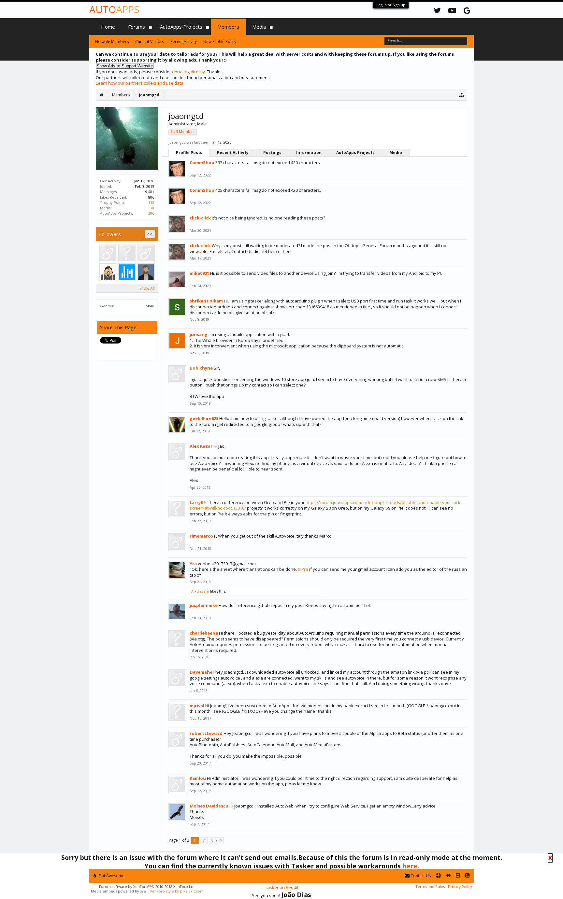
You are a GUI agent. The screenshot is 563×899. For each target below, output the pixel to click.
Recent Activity (233, 152)
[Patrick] (108, 253)
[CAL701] (127, 253)
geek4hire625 (204, 418)
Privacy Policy (460, 886)
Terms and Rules (430, 886)
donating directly (188, 72)
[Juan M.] (127, 272)
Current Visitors (149, 41)
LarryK (196, 502)
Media (395, 152)
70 (152, 207)
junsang (199, 334)
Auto (114, 9)
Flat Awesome (111, 875)
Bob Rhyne (201, 368)
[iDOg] (146, 253)
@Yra (303, 569)
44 (150, 234)
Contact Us (420, 875)
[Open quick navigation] (462, 95)
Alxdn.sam (200, 591)
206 (151, 213)
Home (108, 26)
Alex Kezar (201, 446)
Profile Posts (189, 152)
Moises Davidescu (209, 806)
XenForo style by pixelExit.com (177, 891)
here (409, 866)
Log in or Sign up (390, 4)
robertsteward (206, 733)
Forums (136, 26)
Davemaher (202, 672)
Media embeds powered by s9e (118, 891)
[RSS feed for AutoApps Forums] (467, 875)
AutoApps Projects (355, 152)
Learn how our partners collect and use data (139, 83)
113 (151, 202)
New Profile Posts (219, 41)
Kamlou (198, 778)
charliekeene (204, 633)
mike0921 (199, 273)
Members (228, 26)
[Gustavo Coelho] (108, 272)
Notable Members (112, 41)
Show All (147, 288)
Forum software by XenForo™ (147, 886)
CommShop (202, 162)
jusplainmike (204, 605)
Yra (193, 564)
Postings (272, 152)
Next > (216, 840)
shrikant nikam (206, 301)
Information (309, 152)
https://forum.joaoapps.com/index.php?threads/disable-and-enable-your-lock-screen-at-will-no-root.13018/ (326, 505)
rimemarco (201, 536)
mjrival (197, 706)
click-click (200, 218)
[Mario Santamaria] (146, 272)
